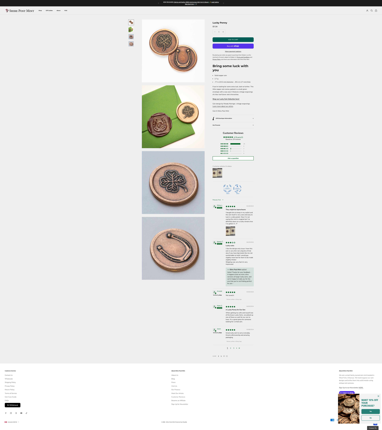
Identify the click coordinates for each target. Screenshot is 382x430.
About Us (174, 375)
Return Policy (9, 390)
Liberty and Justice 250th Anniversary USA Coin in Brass (191, 2)
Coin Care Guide (10, 397)
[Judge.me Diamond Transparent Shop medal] (237, 189)
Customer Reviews (178, 397)
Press (173, 382)
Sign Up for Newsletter (179, 404)
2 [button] (230, 348)
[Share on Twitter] (221, 356)
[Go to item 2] (131, 29)
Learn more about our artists (223, 106)
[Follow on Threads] (16, 413)
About (58, 10)
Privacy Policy (10, 386)
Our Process (175, 390)
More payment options (233, 51)
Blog (173, 379)
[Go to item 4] (131, 44)
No (371, 418)
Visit (65, 10)
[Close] (378, 396)
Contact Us (9, 375)
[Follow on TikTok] (26, 413)
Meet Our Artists (177, 393)
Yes (371, 411)
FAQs (7, 400)
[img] (230, 206)
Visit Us (174, 386)
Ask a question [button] (233, 158)
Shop (40, 10)
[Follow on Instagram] (11, 413)
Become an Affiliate (178, 400)
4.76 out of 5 (238, 137)
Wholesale (9, 379)
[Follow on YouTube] (21, 413)
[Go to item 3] (131, 36)
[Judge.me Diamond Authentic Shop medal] (227, 189)
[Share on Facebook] (218, 356)
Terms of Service (11, 393)
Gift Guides (49, 10)
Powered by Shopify (181, 422)
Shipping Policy (10, 382)
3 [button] (233, 348)
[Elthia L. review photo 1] (230, 231)
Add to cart (233, 40)
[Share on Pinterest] (224, 356)
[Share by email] (227, 356)
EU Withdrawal (12, 405)
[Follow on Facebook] (6, 413)
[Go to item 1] (131, 22)
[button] (225, 144)
